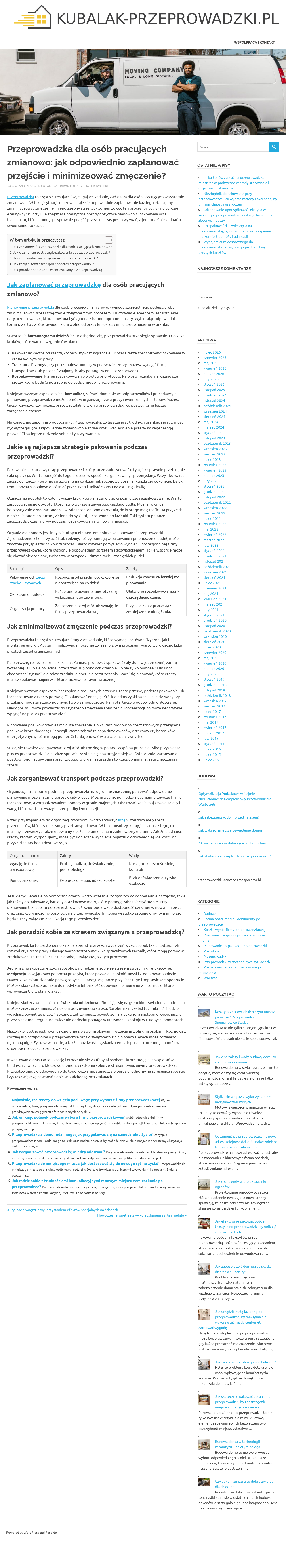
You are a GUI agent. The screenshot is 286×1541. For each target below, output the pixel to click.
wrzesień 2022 (215, 507)
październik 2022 (217, 502)
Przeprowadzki (96, 186)
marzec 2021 (214, 604)
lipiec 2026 (212, 352)
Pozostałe (211, 951)
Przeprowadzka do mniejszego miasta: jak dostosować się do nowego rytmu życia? (85, 1163)
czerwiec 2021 (215, 588)
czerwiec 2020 (215, 652)
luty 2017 (211, 738)
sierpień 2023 (214, 454)
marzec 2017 (214, 733)
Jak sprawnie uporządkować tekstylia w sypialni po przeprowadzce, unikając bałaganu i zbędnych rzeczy (235, 214)
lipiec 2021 (212, 582)
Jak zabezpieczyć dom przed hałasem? (228, 817)
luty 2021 (211, 609)
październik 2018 (217, 695)
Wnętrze (210, 977)
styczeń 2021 (214, 615)
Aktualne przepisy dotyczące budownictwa (232, 843)
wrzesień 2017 (215, 700)
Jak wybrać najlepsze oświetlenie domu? (230, 830)
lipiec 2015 (212, 754)
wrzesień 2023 (215, 448)
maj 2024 (211, 421)
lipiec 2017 (212, 711)
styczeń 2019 (214, 679)
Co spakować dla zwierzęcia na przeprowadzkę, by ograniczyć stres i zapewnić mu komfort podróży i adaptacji (235, 230)
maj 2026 (211, 362)
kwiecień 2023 (215, 470)
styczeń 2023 (214, 486)
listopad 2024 (214, 400)
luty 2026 (211, 379)
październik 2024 (217, 405)
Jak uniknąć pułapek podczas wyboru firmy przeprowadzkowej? (68, 1117)
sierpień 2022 (214, 513)
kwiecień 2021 (215, 598)
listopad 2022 (214, 497)
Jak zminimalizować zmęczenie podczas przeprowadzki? (55, 258)
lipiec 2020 (212, 647)
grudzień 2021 (215, 556)
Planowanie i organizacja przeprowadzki (235, 945)
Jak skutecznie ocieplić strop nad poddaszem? (234, 856)
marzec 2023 (214, 475)
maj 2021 (211, 593)
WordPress (31, 1532)
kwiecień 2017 (215, 727)
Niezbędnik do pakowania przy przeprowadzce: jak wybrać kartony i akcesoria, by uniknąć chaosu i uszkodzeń (237, 198)
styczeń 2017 (214, 743)
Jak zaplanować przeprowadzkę (54, 284)
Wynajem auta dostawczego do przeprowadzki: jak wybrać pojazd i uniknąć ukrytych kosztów (232, 247)
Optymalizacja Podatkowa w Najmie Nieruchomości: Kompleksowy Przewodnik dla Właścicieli (234, 798)
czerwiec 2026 (215, 357)
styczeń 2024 (214, 432)
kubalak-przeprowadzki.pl (58, 186)
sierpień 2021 (214, 577)
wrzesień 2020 (215, 636)
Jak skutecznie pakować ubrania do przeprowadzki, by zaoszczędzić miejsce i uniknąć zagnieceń (242, 1401)
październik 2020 (217, 631)
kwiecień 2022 (215, 534)
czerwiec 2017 (215, 716)
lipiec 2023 (212, 459)
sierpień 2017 (214, 706)
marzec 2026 (214, 373)
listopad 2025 (214, 389)
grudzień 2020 (215, 620)
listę (122, 819)
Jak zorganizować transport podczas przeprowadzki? (53, 264)
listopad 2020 (214, 625)
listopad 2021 (214, 561)
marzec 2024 (214, 427)
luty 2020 (211, 674)
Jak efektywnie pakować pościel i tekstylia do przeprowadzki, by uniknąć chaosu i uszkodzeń (245, 1226)
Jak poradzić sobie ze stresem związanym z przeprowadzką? (58, 269)
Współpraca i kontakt (254, 42)
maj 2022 (211, 529)
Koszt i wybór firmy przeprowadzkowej (234, 929)
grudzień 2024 (215, 395)
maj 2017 (211, 722)
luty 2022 (211, 545)
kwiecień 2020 (215, 663)
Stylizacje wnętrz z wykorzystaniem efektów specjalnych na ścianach (63, 1209)
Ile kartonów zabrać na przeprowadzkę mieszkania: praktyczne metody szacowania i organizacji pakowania (233, 182)
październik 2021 (217, 566)
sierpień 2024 (214, 416)
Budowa (210, 913)
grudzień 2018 (215, 684)
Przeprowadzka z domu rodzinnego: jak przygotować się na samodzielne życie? (82, 1134)
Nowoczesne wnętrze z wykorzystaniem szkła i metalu (140, 1215)
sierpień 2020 (214, 641)
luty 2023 (211, 480)
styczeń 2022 (214, 550)
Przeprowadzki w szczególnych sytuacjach (237, 961)
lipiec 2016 (212, 749)
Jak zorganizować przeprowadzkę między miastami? (58, 1151)
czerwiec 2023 (215, 464)
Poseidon (52, 1532)
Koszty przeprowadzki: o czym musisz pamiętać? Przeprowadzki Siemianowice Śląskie (245, 1016)
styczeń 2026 (214, 384)
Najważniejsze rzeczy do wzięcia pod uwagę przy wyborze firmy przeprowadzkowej (86, 1099)
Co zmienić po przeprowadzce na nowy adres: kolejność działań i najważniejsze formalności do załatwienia (246, 1141)
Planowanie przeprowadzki (30, 307)
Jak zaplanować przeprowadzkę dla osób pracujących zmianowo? (62, 246)
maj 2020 (211, 657)
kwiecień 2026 (215, 368)
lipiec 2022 (212, 518)
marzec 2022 (214, 539)
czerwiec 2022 (215, 523)
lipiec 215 (211, 759)
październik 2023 (217, 443)
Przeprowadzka (20, 196)
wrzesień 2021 (215, 572)
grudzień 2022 (215, 491)
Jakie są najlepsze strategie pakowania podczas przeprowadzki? (61, 252)
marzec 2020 (214, 668)
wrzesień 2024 (215, 411)
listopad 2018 (214, 690)
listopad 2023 (214, 438)
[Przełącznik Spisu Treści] (107, 240)
